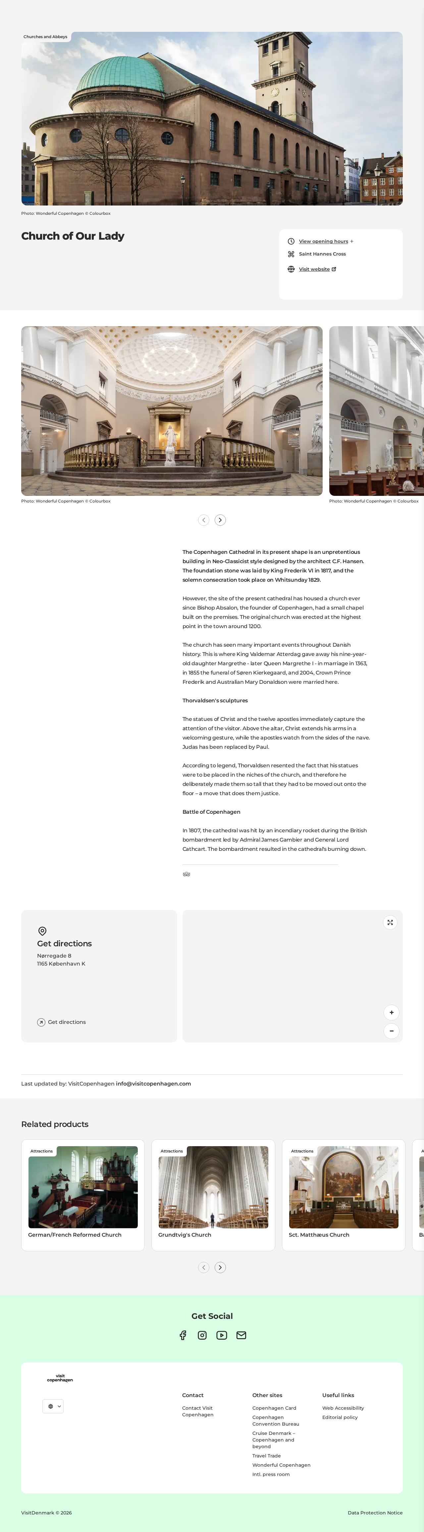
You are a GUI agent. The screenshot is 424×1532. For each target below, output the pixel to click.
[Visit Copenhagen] (60, 1378)
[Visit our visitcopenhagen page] (182, 1335)
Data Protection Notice (375, 1513)
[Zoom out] (391, 1031)
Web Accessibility (343, 1408)
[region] (293, 976)
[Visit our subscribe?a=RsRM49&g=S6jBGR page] (241, 1335)
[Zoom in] (391, 1013)
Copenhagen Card (274, 1408)
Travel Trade (266, 1456)
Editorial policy (340, 1417)
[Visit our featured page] (222, 1335)
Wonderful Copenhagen (281, 1465)
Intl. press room (271, 1474)
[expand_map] (390, 922)
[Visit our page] (202, 1335)
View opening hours (323, 241)
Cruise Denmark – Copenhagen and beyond (273, 1439)
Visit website (314, 269)
